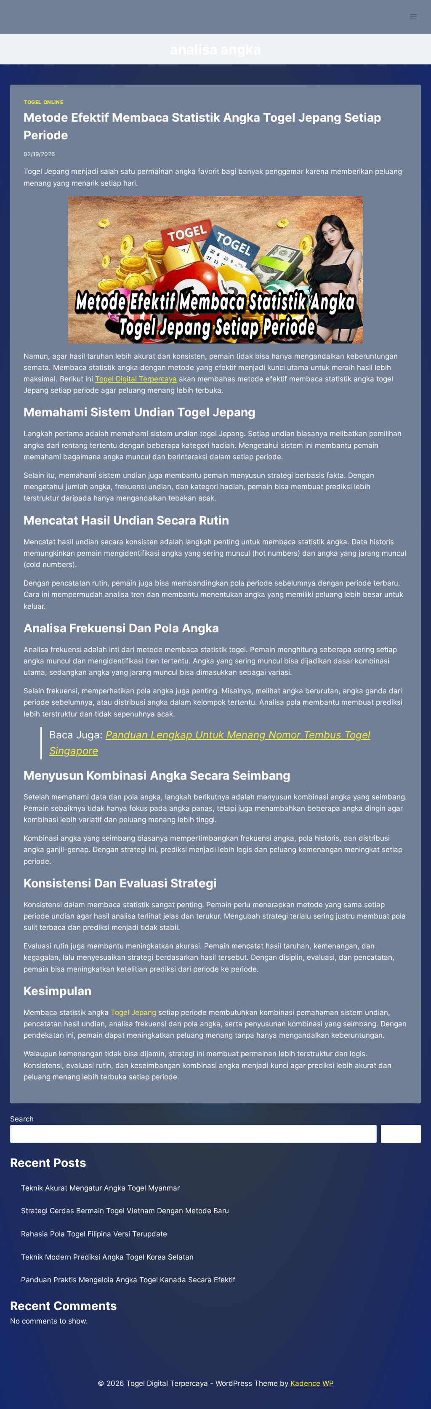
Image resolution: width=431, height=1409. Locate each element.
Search (22, 1119)
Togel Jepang (133, 1012)
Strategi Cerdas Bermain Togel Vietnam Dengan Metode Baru (125, 1211)
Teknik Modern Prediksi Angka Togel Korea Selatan (107, 1257)
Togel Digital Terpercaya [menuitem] (136, 379)
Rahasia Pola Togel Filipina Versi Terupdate (94, 1234)
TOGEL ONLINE (43, 102)
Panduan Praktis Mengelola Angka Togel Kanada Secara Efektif (128, 1280)
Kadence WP (312, 1383)
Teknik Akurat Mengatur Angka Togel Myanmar (100, 1188)
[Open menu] (413, 16)
